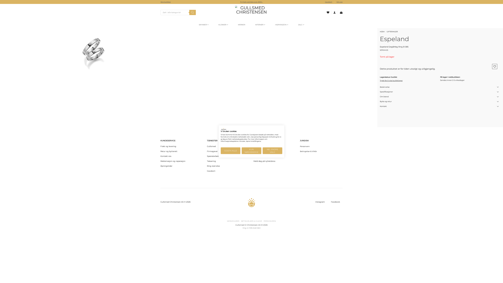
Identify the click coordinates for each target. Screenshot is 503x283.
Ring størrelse (213, 166)
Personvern (305, 146)
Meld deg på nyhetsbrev (264, 161)
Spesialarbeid (213, 156)
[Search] (192, 12)
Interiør (259, 25)
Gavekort (328, 2)
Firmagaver (212, 151)
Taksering (211, 161)
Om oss (340, 2)
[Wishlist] (328, 12)
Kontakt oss (165, 156)
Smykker (203, 25)
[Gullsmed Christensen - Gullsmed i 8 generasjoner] (251, 12)
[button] (334, 12)
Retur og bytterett (168, 151)
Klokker (222, 25)
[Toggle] (498, 87)
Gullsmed (211, 146)
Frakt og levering (168, 146)
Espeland (394, 39)
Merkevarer (233, 221)
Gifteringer (392, 32)
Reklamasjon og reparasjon (172, 161)
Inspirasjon (280, 25)
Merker (241, 25)
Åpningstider (166, 166)
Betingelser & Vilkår (308, 151)
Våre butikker (165, 2)
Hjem (382, 32)
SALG (300, 25)
